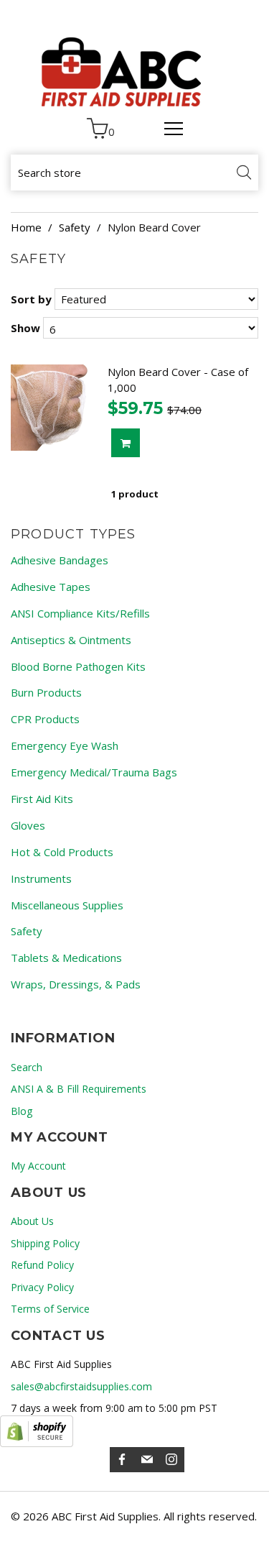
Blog (21, 1111)
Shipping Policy (45, 1243)
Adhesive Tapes (50, 586)
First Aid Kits (42, 798)
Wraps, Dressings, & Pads (76, 984)
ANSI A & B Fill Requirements (78, 1089)
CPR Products (45, 719)
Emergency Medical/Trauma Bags (94, 772)
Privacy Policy (42, 1287)
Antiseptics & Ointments (71, 640)
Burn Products (46, 692)
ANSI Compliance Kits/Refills (80, 613)
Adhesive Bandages (59, 560)
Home (26, 227)
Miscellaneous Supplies (67, 905)
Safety (74, 227)
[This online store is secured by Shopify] (36, 1431)
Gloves (28, 825)
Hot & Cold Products (62, 852)
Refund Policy (42, 1265)
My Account (38, 1165)
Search (26, 1067)
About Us (32, 1221)
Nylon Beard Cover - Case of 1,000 (178, 379)
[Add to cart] (125, 442)
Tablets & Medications (66, 957)
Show (25, 328)
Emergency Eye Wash (64, 745)
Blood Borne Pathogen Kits (78, 666)
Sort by (31, 299)
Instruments (41, 878)
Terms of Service (50, 1309)
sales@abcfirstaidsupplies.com (81, 1386)
